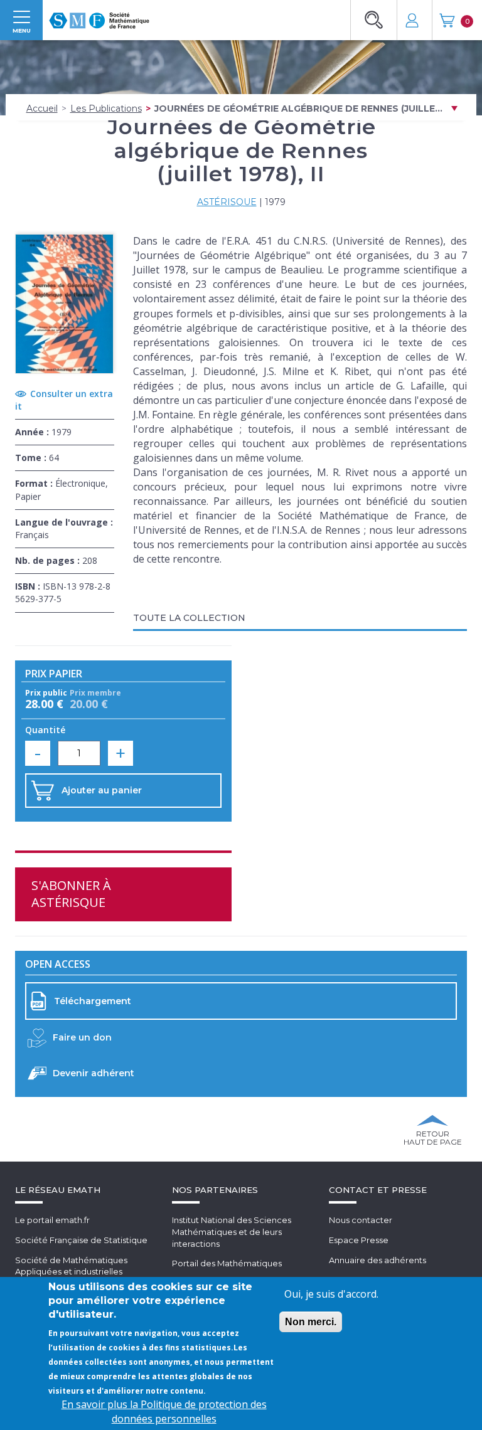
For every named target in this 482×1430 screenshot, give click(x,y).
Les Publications (106, 108)
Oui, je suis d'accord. (331, 1294)
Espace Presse (358, 1240)
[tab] (300, 619)
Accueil (42, 108)
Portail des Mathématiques (227, 1263)
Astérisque (227, 202)
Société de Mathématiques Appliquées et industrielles (71, 1266)
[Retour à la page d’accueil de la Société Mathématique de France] (99, 16)
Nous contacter (360, 1220)
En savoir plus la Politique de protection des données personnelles (164, 1411)
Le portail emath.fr (52, 1220)
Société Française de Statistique (81, 1240)
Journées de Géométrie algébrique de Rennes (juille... (298, 108)
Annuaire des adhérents (377, 1260)
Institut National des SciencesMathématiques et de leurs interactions (231, 1231)
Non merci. (310, 1321)
